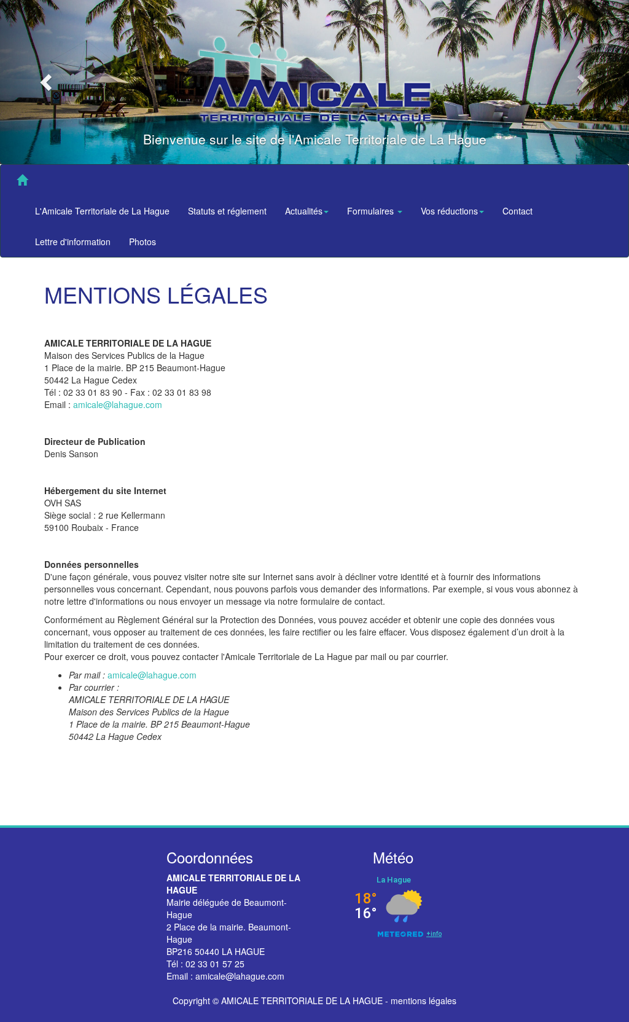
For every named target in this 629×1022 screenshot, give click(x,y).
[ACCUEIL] (22, 180)
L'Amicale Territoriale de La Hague (102, 211)
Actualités (303, 211)
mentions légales (423, 1000)
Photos (142, 241)
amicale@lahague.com (117, 404)
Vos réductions (449, 211)
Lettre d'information (73, 241)
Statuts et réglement (227, 211)
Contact (517, 211)
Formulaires (371, 211)
